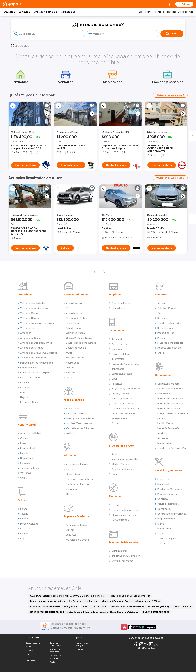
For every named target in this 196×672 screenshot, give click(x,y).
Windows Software (122, 403)
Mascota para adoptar (170, 342)
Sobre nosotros (33, 643)
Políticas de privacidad (55, 650)
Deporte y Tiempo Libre (125, 510)
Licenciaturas (73, 474)
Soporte (29, 650)
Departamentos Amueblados (36, 362)
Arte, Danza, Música (77, 464)
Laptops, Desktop (122, 373)
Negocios (25, 397)
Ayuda (28, 647)
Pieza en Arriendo (30, 377)
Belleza (22, 500)
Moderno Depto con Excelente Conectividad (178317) (140, 606)
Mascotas (161, 294)
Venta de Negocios (168, 503)
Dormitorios (27, 458)
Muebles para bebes (77, 539)
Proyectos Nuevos (30, 402)
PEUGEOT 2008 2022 (94, 606)
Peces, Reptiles (165, 332)
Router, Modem (120, 393)
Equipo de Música (76, 347)
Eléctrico (162, 418)
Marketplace (68, 11)
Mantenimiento (165, 443)
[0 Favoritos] (13, 106)
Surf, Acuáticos (120, 519)
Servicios (162, 433)
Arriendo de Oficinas (31, 347)
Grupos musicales (122, 469)
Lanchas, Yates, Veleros (79, 423)
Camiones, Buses (75, 332)
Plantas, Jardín (28, 448)
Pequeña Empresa (167, 494)
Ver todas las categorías (82, 644)
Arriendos (25, 332)
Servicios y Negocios (169, 470)
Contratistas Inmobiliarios (171, 388)
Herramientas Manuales (170, 403)
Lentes (24, 518)
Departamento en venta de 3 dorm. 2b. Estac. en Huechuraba (63, 601)
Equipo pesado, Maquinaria (81, 342)
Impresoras (118, 368)
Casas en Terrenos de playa (35, 372)
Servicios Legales (166, 538)
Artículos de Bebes (30, 433)
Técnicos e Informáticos (79, 479)
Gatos (160, 313)
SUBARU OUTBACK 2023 (156, 612)
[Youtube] (156, 644)
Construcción (164, 375)
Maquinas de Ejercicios (124, 515)
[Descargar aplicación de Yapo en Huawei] (124, 627)
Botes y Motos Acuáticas (80, 418)
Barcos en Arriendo (77, 413)
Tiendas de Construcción (171, 448)
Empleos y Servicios (45, 11)
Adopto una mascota (169, 347)
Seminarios (72, 489)
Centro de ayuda (185, 12)
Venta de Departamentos (34, 308)
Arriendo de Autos (76, 318)
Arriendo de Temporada (33, 357)
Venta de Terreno (30, 328)
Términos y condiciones (55, 644)
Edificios (25, 382)
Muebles (25, 453)
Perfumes (25, 528)
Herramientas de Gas (169, 408)
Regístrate (30, 660)
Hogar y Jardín (27, 424)
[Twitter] (146, 644)
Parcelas (25, 387)
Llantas (70, 367)
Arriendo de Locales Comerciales (38, 352)
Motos (69, 308)
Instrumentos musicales (125, 459)
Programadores (166, 518)
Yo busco (71, 433)
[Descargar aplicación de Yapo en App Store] (135, 627)
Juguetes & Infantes (77, 516)
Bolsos (24, 508)
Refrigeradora (119, 418)
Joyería (24, 513)
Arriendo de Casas (30, 338)
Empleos (115, 294)
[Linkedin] (151, 644)
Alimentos (163, 303)
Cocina (24, 438)
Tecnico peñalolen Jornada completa (129, 595)
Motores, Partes (75, 357)
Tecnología (116, 330)
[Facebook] (136, 644)
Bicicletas (117, 505)
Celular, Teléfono (121, 354)
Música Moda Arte (121, 446)
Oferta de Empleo (122, 303)
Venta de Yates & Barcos (80, 428)
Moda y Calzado (29, 523)
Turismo (161, 543)
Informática (118, 358)
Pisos (23, 443)
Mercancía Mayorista (123, 542)
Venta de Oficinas (30, 318)
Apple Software (120, 344)
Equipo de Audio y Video (125, 364)
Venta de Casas (29, 313)
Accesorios (72, 323)
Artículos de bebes (76, 524)
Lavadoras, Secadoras (124, 413)
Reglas (53, 662)
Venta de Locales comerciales (37, 323)
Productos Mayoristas (169, 489)
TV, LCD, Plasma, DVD (123, 398)
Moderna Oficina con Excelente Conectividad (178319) (131, 601)
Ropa (23, 538)
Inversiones (163, 479)
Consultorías (164, 508)
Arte (114, 454)
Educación (70, 455)
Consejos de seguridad (165, 12)
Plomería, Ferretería (168, 428)
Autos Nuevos (74, 313)
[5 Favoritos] (149, 106)
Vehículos (24, 11)
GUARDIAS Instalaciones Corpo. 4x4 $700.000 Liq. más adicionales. (67, 595)
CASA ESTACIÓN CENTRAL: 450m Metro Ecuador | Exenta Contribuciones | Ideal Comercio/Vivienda (84, 612)
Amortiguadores (75, 328)
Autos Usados (74, 303)
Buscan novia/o (165, 328)
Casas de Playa (28, 367)
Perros (161, 338)
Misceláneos (164, 393)
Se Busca (71, 372)
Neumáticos (72, 362)
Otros (23, 477)
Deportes (115, 496)
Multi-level (163, 484)
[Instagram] (141, 644)
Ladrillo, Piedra (165, 423)
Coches (70, 529)
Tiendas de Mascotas (169, 323)
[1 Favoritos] (103, 188)
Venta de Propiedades (32, 303)
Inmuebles (9, 11)
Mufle (69, 352)
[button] (47, 113)
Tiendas (79, 649)
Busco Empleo (120, 308)
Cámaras (117, 349)
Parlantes (117, 383)
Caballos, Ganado (167, 308)
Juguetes (71, 534)
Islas (22, 392)
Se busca (25, 463)
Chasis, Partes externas (79, 338)
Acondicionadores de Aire (126, 408)
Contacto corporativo (31, 655)
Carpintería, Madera (168, 383)
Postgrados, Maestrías (78, 484)
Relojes (24, 533)
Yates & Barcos (73, 400)
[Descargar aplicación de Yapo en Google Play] (149, 627)
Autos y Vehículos (75, 294)
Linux (114, 378)
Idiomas (70, 469)
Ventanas (25, 472)
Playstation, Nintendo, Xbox (127, 388)
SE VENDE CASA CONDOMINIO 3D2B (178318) (54, 606)
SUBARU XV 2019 (183, 606)
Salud (160, 533)
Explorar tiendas (146, 12)
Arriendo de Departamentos (36, 342)
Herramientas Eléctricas (170, 398)
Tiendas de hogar (30, 468)
